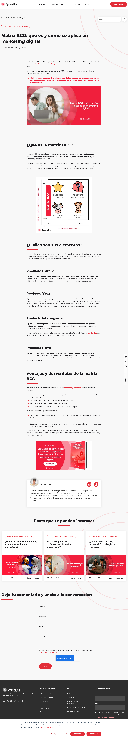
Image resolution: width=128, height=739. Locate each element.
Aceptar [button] (77, 734)
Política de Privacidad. (50, 652)
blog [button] (87, 4)
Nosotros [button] (42, 4)
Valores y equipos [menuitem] (45, 701)
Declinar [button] (94, 734)
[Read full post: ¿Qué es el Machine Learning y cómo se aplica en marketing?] (22, 565)
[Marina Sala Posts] (96, 484)
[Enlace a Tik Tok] (22, 701)
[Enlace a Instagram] (8, 701)
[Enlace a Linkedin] (11, 701)
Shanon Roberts (116, 578)
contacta (118, 4)
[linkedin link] (89, 484)
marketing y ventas (72, 388)
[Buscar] (124, 19)
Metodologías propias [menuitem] (46, 697)
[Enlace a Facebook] (15, 701)
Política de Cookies (46, 727)
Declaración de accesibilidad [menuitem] (76, 707)
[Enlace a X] (19, 701)
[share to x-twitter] (126, 366)
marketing (92, 333)
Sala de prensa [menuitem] (44, 708)
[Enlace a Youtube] (4, 701)
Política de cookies (73, 711)
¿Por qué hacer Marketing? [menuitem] (48, 694)
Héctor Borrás (32, 578)
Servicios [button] (54, 4)
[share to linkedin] (126, 356)
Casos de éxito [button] (67, 4)
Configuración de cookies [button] (60, 734)
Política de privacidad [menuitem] (73, 694)
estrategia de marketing (44, 64)
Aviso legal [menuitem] (70, 697)
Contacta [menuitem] (43, 712)
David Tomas (76, 578)
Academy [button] (78, 4)
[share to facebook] (126, 361)
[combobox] (109, 19)
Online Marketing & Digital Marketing (16, 26)
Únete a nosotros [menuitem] (45, 705)
